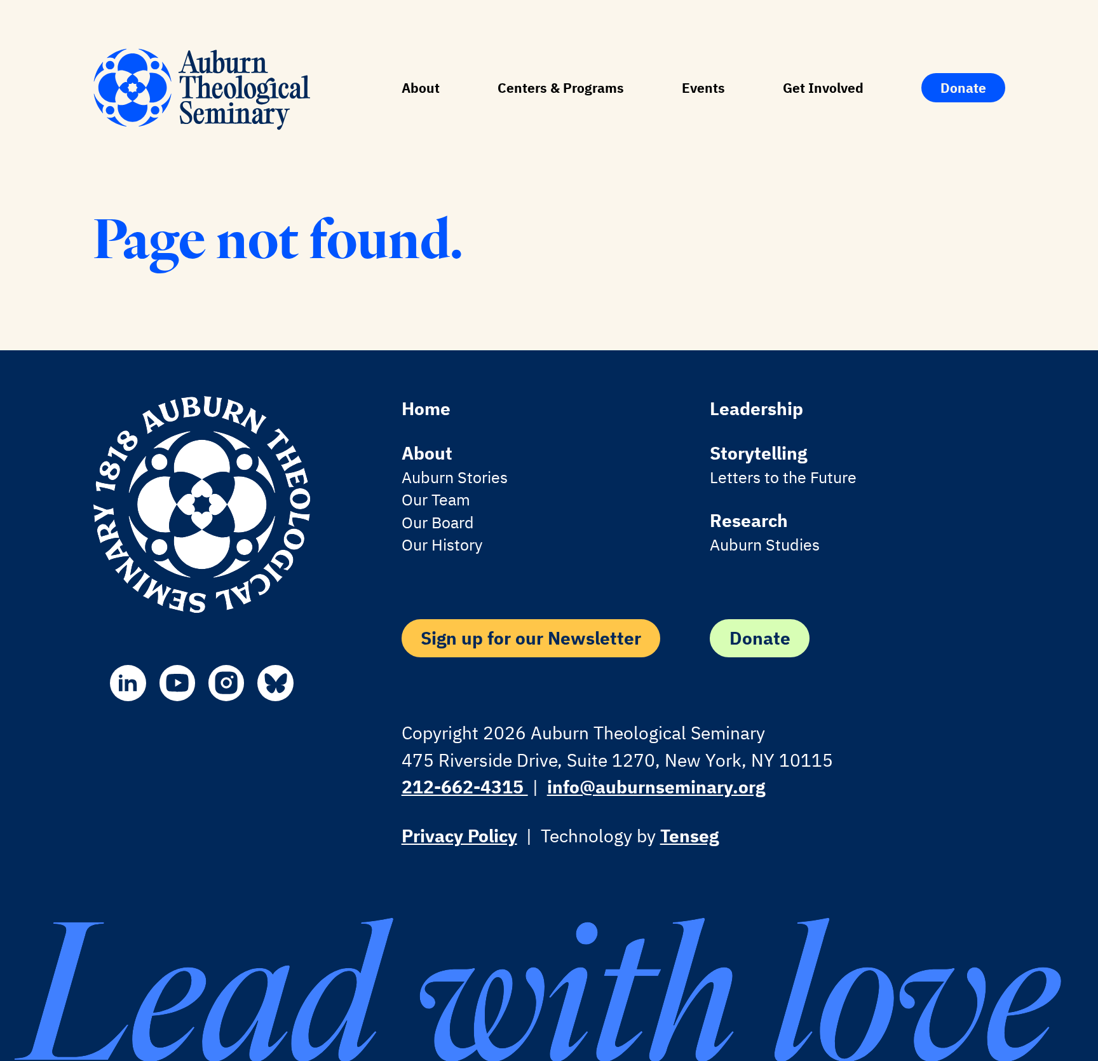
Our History (442, 545)
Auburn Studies (765, 545)
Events (703, 88)
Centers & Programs (561, 88)
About (421, 88)
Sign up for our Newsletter (531, 638)
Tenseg (689, 835)
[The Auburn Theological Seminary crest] (202, 504)
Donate (963, 88)
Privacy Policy (459, 835)
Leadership (756, 408)
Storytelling (758, 453)
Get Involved (823, 88)
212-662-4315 (465, 786)
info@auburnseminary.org (656, 786)
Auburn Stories (455, 477)
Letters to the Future (783, 477)
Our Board (438, 522)
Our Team (436, 499)
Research (749, 520)
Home (426, 408)
